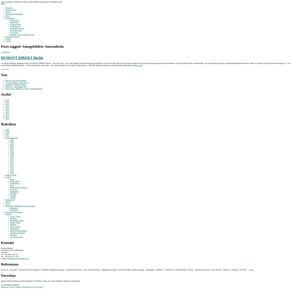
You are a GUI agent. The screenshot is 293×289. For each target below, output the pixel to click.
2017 (7, 110)
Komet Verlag (15, 227)
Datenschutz (26, 287)
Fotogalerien (10, 18)
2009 (12, 154)
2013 (12, 163)
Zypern (12, 198)
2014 (7, 117)
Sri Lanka (13, 190)
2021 (7, 104)
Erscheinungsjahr (11, 138)
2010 (12, 157)
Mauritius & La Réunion (19, 187)
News (7, 16)
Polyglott (13, 235)
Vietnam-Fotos (15, 26)
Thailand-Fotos (15, 24)
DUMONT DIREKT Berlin (22, 58)
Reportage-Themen (12, 37)
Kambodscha (15, 183)
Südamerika (14, 192)
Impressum (5, 287)
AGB (12, 287)
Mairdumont (9, 200)
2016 (7, 112)
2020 (7, 106)
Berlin (12, 179)
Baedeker (13, 218)
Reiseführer (14, 210)
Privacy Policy (38, 287)
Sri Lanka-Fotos (16, 31)
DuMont (13, 225)
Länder (8, 39)
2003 (12, 144)
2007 (12, 150)
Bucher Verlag (15, 223)
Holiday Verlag (10, 175)
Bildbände (14, 208)
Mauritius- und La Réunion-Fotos (22, 35)
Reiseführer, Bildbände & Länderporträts (20, 206)
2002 (12, 142)
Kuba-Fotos (14, 20)
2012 (7, 119)
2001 (12, 140)
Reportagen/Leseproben (14, 14)
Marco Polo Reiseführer (18, 231)
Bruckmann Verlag (17, 220)
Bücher (8, 12)
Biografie (8, 8)
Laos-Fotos (14, 33)
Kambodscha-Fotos (17, 28)
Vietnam (13, 196)
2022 (7, 102)
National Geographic (17, 233)
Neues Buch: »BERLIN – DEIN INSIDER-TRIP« (24, 89)
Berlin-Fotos (14, 22)
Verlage (8, 214)
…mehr (250, 270)
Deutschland (14, 181)
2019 (7, 108)
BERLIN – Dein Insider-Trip (16, 87)
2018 (12, 173)
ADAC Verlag (15, 216)
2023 (7, 100)
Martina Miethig (7, 2)
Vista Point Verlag (16, 237)
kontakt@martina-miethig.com (18, 259)
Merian (8, 202)
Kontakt (18, 287)
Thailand (13, 194)
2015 (7, 114)
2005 (12, 146)
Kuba (12, 185)
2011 (12, 159)
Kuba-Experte (10, 10)
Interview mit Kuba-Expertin (15, 81)
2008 (12, 152)
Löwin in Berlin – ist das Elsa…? (17, 83)
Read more (139, 65)
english (8, 41)
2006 (12, 148)
